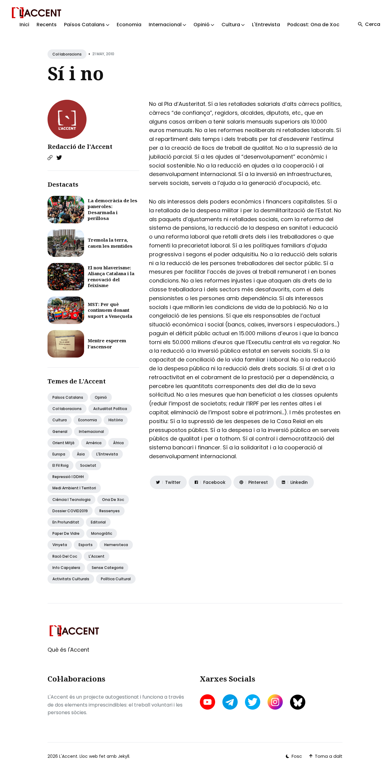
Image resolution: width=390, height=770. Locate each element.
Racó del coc (64, 556)
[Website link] (50, 158)
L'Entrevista (266, 24)
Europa (58, 454)
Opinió (101, 397)
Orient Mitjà (63, 442)
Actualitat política (110, 408)
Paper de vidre (66, 533)
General (59, 431)
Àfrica (118, 442)
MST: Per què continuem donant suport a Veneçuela (110, 310)
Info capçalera (66, 567)
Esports (86, 544)
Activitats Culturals (70, 578)
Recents (47, 24)
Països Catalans (67, 397)
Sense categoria (107, 567)
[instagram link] (275, 702)
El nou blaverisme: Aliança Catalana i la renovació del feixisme (111, 276)
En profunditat (65, 522)
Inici (24, 24)
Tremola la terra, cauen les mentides (110, 243)
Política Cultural (116, 578)
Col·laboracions (67, 54)
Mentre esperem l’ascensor (107, 343)
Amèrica (93, 442)
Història (115, 420)
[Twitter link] (59, 158)
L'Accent (97, 556)
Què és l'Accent (68, 649)
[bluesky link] (298, 702)
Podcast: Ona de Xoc (313, 24)
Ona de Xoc (113, 499)
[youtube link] (208, 702)
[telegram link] (230, 702)
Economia (129, 24)
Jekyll (123, 756)
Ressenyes (109, 510)
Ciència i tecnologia (71, 499)
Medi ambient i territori (74, 488)
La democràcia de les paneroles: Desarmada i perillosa (112, 209)
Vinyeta (59, 544)
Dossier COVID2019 (70, 510)
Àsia (81, 454)
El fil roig (60, 465)
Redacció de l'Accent (80, 146)
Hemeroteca (116, 544)
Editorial (98, 522)
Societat (88, 465)
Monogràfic (101, 533)
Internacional (91, 431)
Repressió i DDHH (68, 476)
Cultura (59, 420)
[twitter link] (252, 702)
